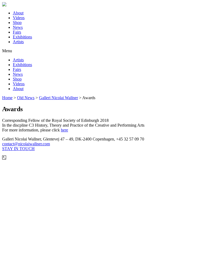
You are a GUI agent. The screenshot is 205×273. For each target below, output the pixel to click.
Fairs (17, 32)
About (18, 13)
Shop (17, 22)
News (18, 27)
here (64, 130)
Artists (18, 41)
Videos (19, 17)
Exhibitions (22, 37)
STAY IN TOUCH (18, 148)
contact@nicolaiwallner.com (26, 144)
